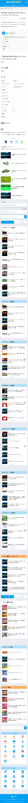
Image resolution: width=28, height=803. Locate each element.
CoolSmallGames (13, 149)
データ (4, 44)
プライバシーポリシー (21, 5)
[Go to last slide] (3, 359)
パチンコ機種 (20, 222)
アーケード (7, 222)
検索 (25, 216)
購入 (4, 48)
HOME (15, 796)
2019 (7, 149)
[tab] (11, 377)
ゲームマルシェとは (6, 5)
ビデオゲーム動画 (20, 596)
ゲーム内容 (5, 41)
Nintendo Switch (22, 149)
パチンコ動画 (7, 596)
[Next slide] (25, 359)
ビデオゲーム (11, 146)
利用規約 (13, 5)
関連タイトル (6, 46)
